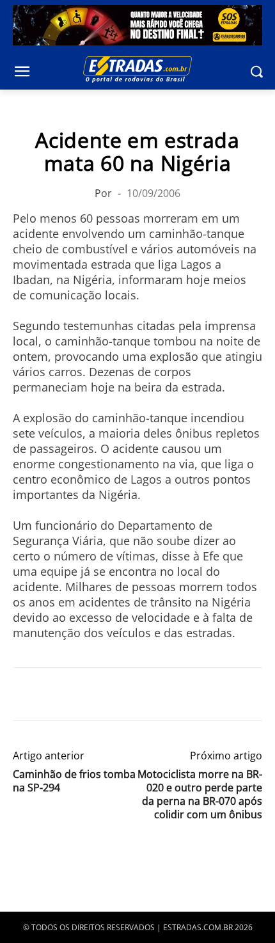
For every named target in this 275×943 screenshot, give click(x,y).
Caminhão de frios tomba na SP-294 (74, 781)
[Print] (143, 694)
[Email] (114, 694)
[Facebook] (25, 694)
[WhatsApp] (84, 694)
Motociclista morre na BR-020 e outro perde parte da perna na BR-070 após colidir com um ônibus (200, 794)
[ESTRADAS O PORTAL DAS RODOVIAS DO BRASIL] (137, 69)
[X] (55, 694)
